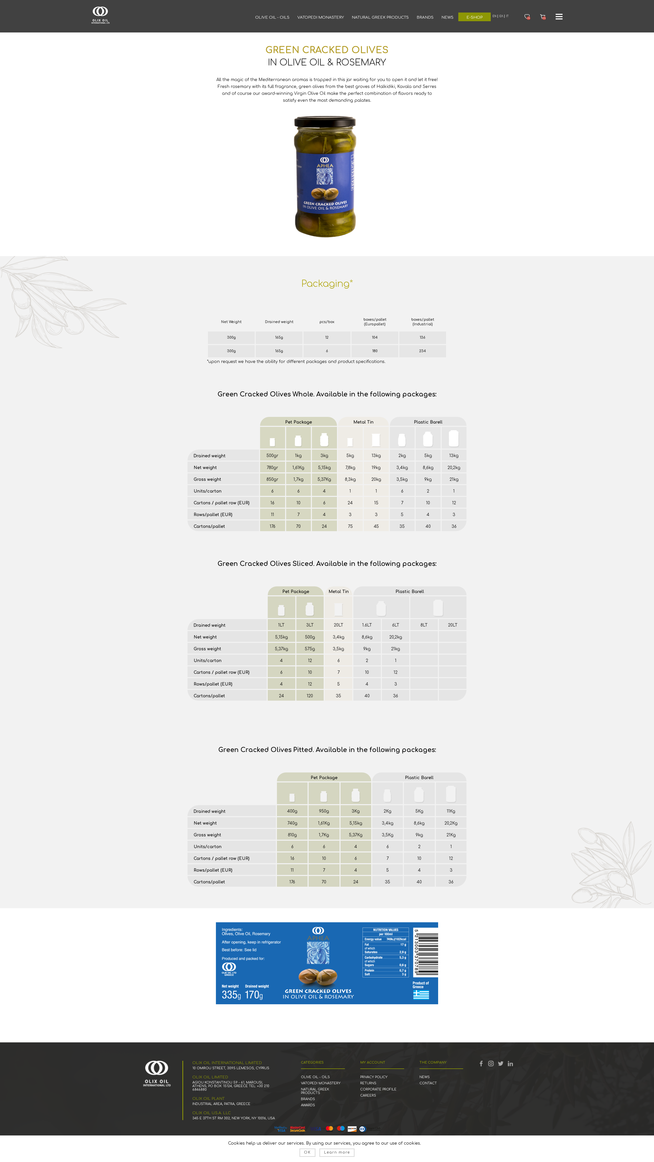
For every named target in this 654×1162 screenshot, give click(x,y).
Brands (425, 17)
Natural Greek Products (380, 17)
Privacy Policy (374, 1077)
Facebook (481, 1063)
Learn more (337, 1152)
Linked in (510, 1063)
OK (307, 1152)
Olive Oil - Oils (272, 17)
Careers (368, 1095)
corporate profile (378, 1089)
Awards (308, 1105)
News (447, 17)
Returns (368, 1083)
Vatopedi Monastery (320, 17)
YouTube (491, 1063)
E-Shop (474, 17)
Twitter (501, 1063)
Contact (428, 1083)
